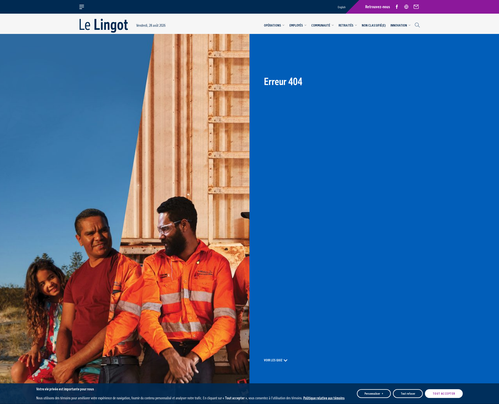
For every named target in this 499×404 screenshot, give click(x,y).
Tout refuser (408, 393)
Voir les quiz (273, 360)
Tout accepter (444, 393)
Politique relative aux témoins (324, 398)
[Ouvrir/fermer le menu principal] (83, 7)
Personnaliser (374, 393)
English (342, 7)
